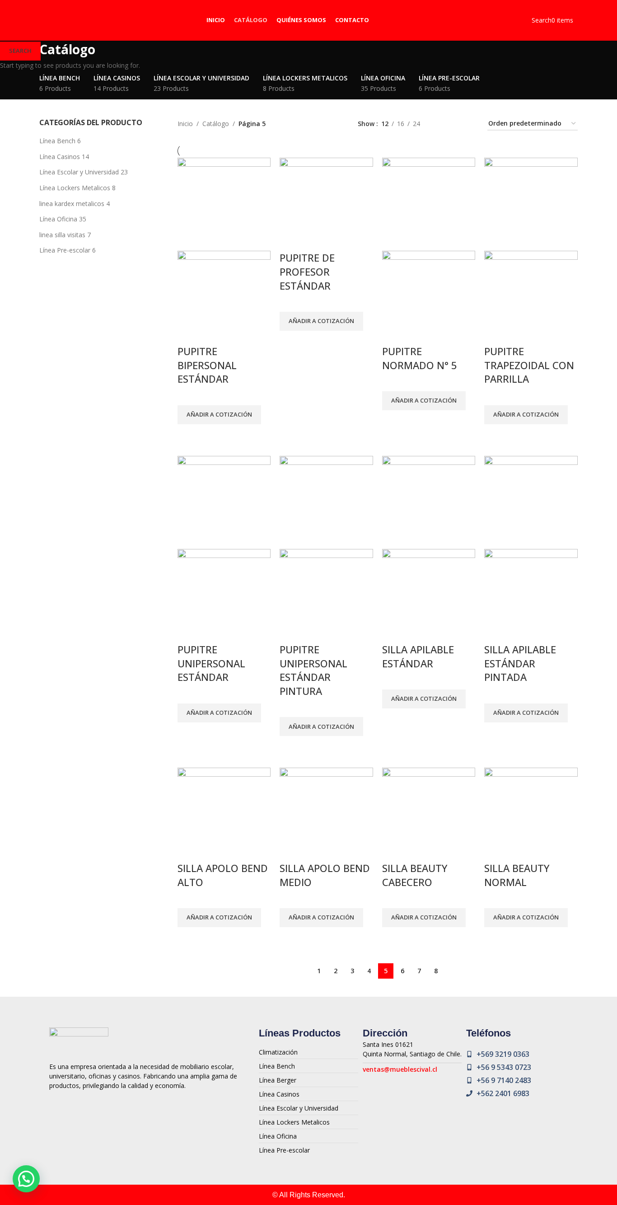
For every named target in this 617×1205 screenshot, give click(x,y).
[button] (26, 1178)
